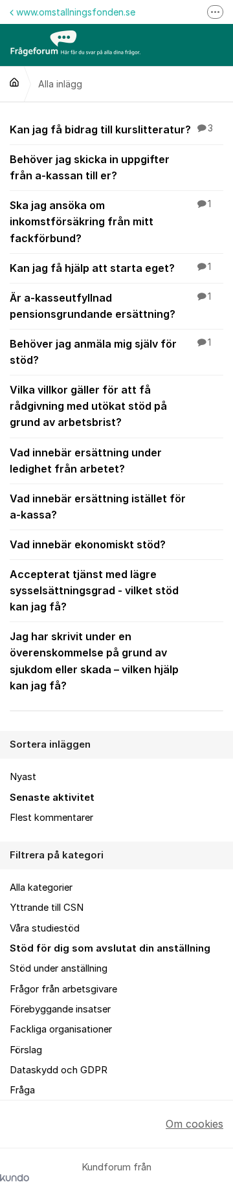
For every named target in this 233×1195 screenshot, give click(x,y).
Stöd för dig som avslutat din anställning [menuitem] (110, 948)
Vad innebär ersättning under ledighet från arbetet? (86, 460)
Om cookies (194, 1123)
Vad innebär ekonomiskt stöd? (88, 544)
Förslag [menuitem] (26, 1050)
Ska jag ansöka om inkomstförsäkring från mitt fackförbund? (110, 221)
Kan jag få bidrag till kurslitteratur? (111, 129)
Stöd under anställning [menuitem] (58, 968)
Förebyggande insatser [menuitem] (60, 1009)
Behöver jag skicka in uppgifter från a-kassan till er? (90, 167)
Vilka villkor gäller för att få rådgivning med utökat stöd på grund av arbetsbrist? (88, 406)
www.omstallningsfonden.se (75, 11)
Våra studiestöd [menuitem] (45, 928)
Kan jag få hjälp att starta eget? (110, 268)
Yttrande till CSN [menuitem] (46, 907)
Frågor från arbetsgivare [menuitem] (63, 989)
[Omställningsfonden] (14, 82)
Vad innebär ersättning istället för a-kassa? (98, 506)
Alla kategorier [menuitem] (41, 887)
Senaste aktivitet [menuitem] (52, 797)
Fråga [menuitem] (22, 1090)
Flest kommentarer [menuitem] (51, 817)
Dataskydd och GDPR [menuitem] (58, 1070)
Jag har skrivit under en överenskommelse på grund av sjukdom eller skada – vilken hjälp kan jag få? (94, 660)
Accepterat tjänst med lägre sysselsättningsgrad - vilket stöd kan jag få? (94, 590)
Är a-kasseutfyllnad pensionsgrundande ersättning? (110, 305)
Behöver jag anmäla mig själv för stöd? (110, 351)
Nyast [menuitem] (23, 777)
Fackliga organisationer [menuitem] (61, 1029)
